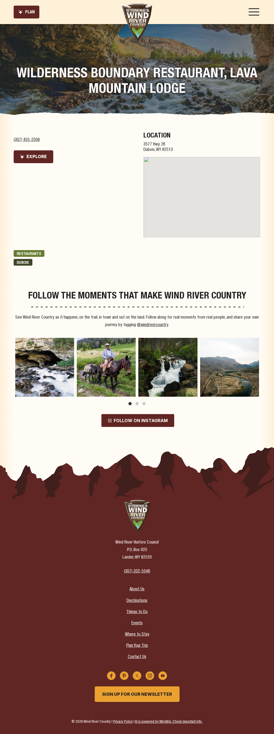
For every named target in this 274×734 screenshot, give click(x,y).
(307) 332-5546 (137, 571)
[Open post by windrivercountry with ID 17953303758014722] (167, 367)
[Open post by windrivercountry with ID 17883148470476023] (229, 367)
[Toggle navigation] (254, 12)
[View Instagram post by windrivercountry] (69, 392)
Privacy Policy (123, 722)
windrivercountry (44, 342)
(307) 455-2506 (27, 140)
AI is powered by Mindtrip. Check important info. (169, 722)
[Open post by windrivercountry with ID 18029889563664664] (106, 367)
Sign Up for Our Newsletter (137, 694)
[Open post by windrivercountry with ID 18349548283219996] (44, 367)
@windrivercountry (152, 325)
